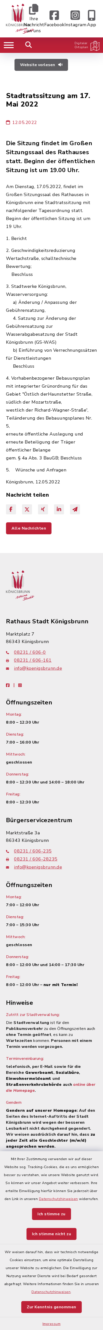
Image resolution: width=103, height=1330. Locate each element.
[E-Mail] (75, 509)
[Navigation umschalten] (9, 45)
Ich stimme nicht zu (51, 1234)
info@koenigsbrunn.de (38, 668)
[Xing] (43, 509)
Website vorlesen (38, 65)
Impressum (51, 1324)
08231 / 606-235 (33, 851)
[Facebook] (11, 509)
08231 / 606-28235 (36, 859)
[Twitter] (27, 509)
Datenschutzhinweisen (58, 1199)
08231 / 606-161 (33, 660)
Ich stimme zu (52, 1214)
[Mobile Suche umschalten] (29, 45)
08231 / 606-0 (30, 652)
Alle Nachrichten (29, 528)
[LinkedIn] (59, 509)
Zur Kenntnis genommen (51, 1307)
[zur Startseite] (20, 18)
